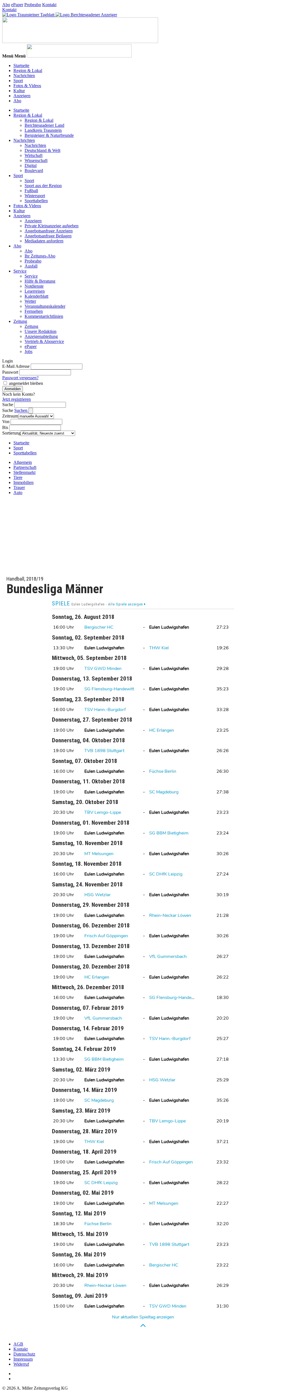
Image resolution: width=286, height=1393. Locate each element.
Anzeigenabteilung (41, 336)
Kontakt (49, 4)
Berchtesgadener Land (44, 125)
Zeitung (20, 321)
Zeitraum (10, 416)
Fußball (31, 190)
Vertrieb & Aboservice (44, 341)
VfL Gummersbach (168, 956)
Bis (5, 427)
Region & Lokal (27, 70)
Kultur (19, 90)
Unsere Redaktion (40, 331)
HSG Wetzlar (97, 895)
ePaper (17, 4)
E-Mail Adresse (16, 366)
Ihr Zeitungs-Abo (40, 256)
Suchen (21, 410)
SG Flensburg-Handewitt (109, 689)
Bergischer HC (98, 627)
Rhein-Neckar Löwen (170, 915)
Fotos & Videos (27, 85)
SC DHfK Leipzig (165, 874)
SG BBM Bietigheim (169, 833)
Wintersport (35, 195)
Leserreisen (35, 291)
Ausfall (31, 266)
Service (20, 271)
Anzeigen (21, 95)
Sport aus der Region (43, 185)
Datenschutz (24, 1354)
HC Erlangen (161, 730)
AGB (18, 1344)
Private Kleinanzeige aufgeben (51, 225)
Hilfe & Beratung (40, 281)
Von (5, 421)
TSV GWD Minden (102, 669)
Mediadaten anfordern (44, 240)
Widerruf (21, 1364)
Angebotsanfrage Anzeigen (49, 230)
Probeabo (32, 4)
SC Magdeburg (163, 792)
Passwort (10, 372)
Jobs (28, 351)
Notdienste (34, 286)
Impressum (23, 1359)
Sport (18, 80)
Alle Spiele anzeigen (126, 604)
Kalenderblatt (36, 296)
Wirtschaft (33, 155)
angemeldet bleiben (26, 383)
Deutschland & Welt (42, 150)
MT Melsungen (98, 854)
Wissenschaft (36, 160)
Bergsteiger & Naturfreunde (49, 135)
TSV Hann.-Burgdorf (105, 710)
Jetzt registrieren (16, 399)
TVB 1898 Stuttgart (104, 751)
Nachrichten (24, 75)
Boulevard (34, 170)
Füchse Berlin (162, 771)
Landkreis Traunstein (43, 130)
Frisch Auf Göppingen (106, 936)
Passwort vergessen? (20, 377)
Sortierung (11, 433)
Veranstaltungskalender (45, 306)
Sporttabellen (36, 200)
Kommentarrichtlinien (44, 316)
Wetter (30, 301)
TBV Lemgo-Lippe (102, 812)
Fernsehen (34, 311)
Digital (31, 165)
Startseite (21, 65)
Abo (6, 4)
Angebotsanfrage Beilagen (48, 235)
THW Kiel (159, 648)
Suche (7, 404)
